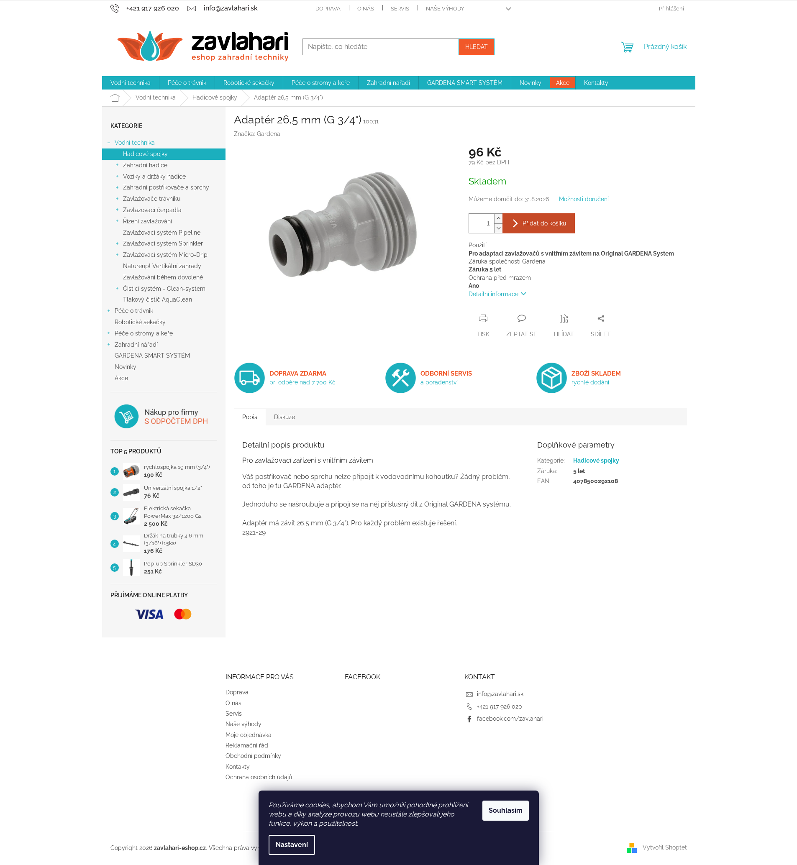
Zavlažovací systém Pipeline (161, 232)
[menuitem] (130, 83)
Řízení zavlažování (147, 221)
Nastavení (292, 845)
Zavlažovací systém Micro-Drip (165, 254)
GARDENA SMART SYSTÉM (152, 355)
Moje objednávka (249, 735)
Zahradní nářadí (136, 344)
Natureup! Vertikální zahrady (162, 266)
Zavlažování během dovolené (163, 277)
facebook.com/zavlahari (510, 718)
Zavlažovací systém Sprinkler (163, 243)
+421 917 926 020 (499, 706)
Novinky (125, 366)
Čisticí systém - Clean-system (164, 288)
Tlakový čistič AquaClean (157, 299)
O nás (365, 8)
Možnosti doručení (584, 199)
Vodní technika (135, 142)
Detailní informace (493, 294)
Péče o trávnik (134, 310)
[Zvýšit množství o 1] (498, 218)
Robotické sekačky (140, 322)
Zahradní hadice (145, 165)
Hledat (476, 47)
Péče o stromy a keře (144, 333)
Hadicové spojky (145, 154)
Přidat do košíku (544, 223)
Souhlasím (506, 810)
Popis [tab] (249, 417)
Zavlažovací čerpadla (152, 210)
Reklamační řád (247, 745)
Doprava (328, 8)
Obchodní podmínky (253, 755)
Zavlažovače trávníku (151, 198)
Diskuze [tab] (284, 417)
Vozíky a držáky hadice (154, 176)
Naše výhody (445, 8)
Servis (400, 8)
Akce (121, 378)
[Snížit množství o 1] (498, 228)
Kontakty (238, 766)
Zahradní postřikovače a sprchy (166, 187)
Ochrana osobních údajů (259, 777)
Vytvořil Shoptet (665, 847)
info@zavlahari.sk (500, 694)
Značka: (257, 134)
